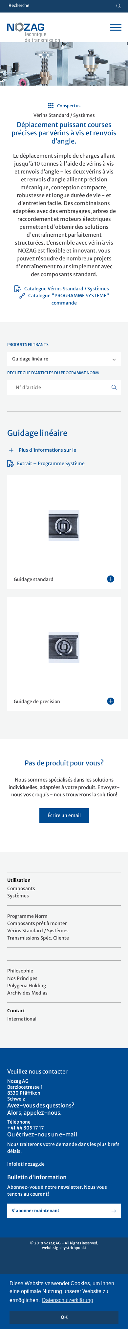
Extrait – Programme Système (51, 463)
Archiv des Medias (27, 993)
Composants (21, 888)
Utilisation (19, 880)
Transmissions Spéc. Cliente (38, 938)
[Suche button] (119, 6)
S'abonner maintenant (35, 1210)
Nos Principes (22, 978)
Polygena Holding (26, 986)
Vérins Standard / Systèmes (38, 931)
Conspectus (68, 106)
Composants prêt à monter (37, 923)
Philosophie (20, 971)
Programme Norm (27, 916)
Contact (16, 1011)
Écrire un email (64, 815)
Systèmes (18, 896)
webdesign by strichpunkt (64, 1247)
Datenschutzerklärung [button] (67, 1300)
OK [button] (64, 1317)
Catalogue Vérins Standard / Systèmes (66, 289)
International (21, 1019)
